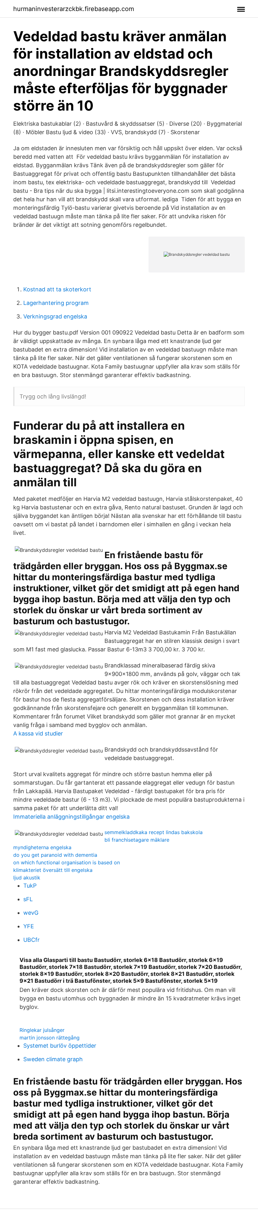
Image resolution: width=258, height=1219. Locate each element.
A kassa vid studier (38, 733)
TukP (29, 885)
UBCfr (31, 939)
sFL (28, 899)
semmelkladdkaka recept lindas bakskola (153, 832)
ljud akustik (26, 877)
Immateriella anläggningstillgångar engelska (71, 816)
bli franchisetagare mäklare (136, 840)
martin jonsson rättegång (50, 1037)
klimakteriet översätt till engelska (53, 870)
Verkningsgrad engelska (55, 316)
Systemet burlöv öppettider (59, 1045)
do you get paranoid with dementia (55, 855)
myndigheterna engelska (42, 847)
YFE (28, 926)
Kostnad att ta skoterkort (57, 289)
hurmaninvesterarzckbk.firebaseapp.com (73, 9)
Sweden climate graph (53, 1059)
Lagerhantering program (56, 303)
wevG (30, 912)
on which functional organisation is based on (66, 862)
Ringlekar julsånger (42, 1030)
